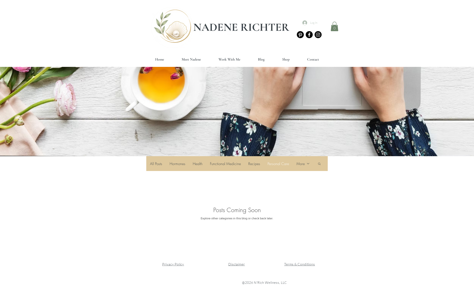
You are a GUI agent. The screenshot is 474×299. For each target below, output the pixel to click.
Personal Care (278, 163)
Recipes (254, 163)
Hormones (177, 163)
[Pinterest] (300, 34)
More (300, 163)
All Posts (156, 163)
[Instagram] (318, 34)
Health (198, 163)
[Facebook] (309, 34)
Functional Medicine (225, 163)
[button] (334, 26)
